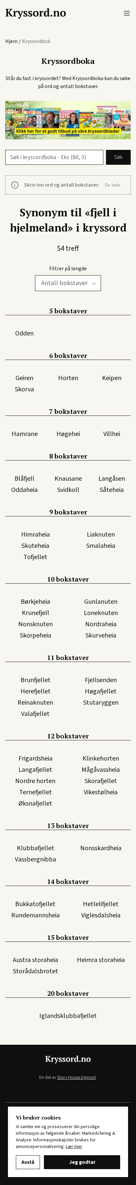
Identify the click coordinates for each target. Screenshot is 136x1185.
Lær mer (74, 1146)
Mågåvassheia (101, 769)
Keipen (111, 378)
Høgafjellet (101, 691)
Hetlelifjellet (101, 904)
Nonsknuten (35, 624)
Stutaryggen (101, 702)
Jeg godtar (82, 1162)
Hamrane (25, 434)
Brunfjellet (35, 680)
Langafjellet (35, 769)
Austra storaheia (35, 960)
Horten (68, 378)
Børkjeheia (35, 601)
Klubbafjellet (35, 848)
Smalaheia (100, 545)
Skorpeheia (35, 635)
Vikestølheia (101, 792)
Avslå (27, 1162)
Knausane (68, 478)
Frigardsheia (35, 758)
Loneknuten (101, 613)
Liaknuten (101, 534)
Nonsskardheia (100, 848)
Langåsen (111, 478)
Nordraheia (101, 624)
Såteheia (112, 490)
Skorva (24, 389)
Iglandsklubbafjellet (68, 1016)
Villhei (111, 434)
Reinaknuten (35, 702)
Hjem (11, 41)
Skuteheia (35, 545)
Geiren (24, 378)
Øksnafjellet (35, 803)
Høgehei (68, 434)
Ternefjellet (35, 792)
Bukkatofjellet (35, 904)
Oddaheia (24, 490)
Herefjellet (35, 691)
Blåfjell (24, 478)
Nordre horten (35, 781)
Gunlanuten (101, 601)
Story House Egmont (76, 1077)
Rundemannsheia (35, 915)
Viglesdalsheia (100, 915)
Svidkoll (68, 490)
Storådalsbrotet (35, 971)
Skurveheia (100, 635)
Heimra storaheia (101, 960)
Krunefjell (35, 613)
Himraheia (35, 534)
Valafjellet (35, 714)
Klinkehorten (101, 758)
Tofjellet (35, 557)
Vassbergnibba (35, 859)
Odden (24, 333)
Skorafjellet (101, 781)
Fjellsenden (101, 680)
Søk (118, 157)
